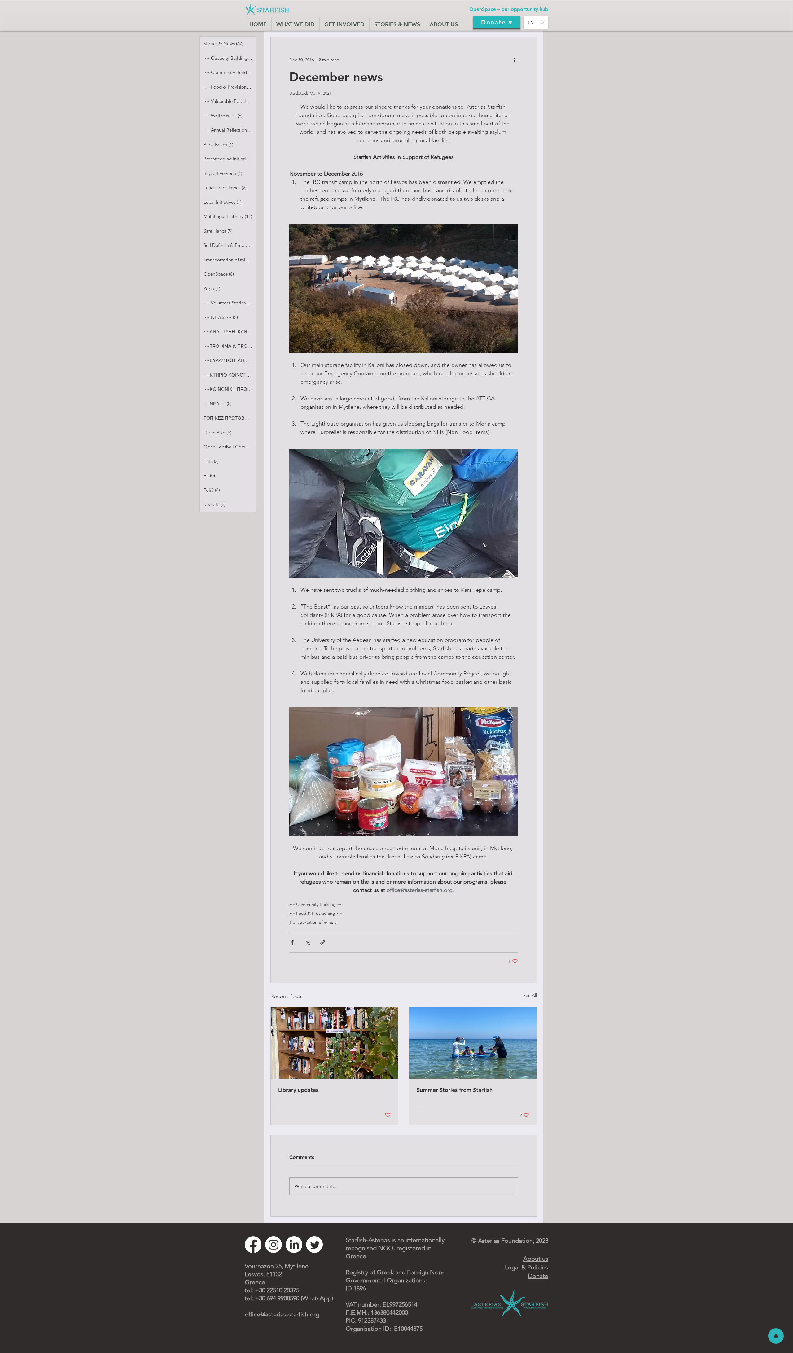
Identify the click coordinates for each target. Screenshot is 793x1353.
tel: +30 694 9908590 (272, 1298)
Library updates (298, 1089)
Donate (538, 1276)
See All (530, 995)
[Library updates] (334, 1043)
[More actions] (514, 59)
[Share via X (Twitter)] (307, 942)
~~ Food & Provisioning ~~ (315, 913)
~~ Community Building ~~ (316, 904)
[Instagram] (273, 1244)
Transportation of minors (313, 922)
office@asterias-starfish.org (282, 1314)
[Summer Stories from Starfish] (473, 1043)
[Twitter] (314, 1244)
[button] (344, 24)
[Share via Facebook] (292, 942)
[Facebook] (253, 1244)
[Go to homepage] (267, 9)
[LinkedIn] (294, 1244)
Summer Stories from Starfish (455, 1089)
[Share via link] (323, 942)
